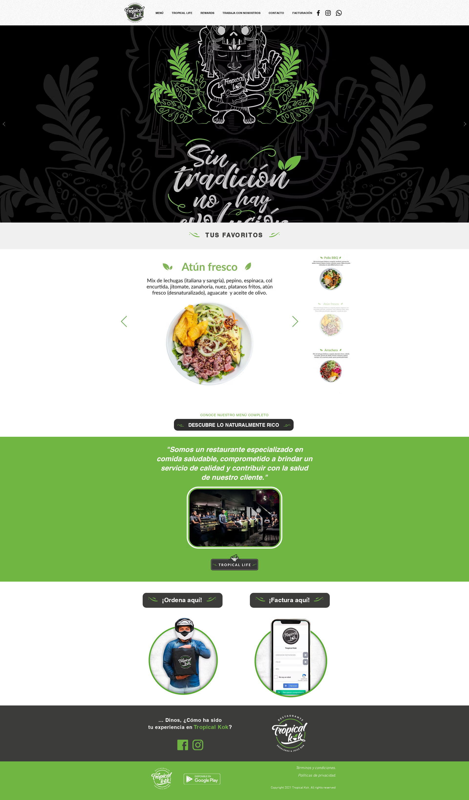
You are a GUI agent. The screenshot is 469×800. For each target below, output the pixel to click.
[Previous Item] (124, 322)
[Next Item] (295, 322)
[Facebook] (318, 13)
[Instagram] (328, 13)
